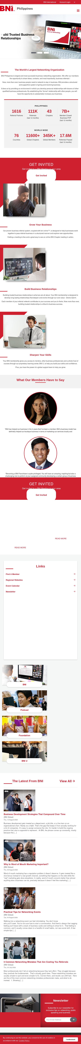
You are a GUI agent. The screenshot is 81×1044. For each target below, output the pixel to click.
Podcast (24, 709)
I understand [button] (70, 1039)
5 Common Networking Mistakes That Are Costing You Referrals (36, 961)
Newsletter (10, 591)
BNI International (49, 2)
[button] (1, 34)
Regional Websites (14, 580)
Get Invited (41, 175)
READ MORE (20, 547)
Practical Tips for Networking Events (22, 911)
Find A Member (13, 574)
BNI (24, 684)
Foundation (24, 735)
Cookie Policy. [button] (24, 1041)
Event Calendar (13, 585)
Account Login (65, 2)
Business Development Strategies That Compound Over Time (34, 814)
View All (66, 781)
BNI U (24, 760)
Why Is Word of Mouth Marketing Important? (26, 864)
